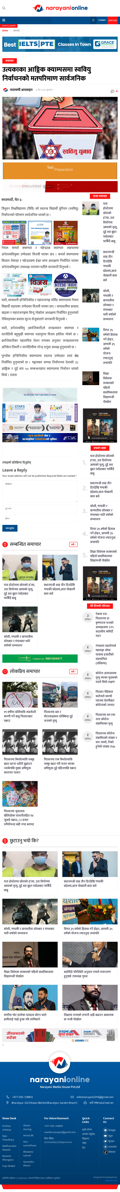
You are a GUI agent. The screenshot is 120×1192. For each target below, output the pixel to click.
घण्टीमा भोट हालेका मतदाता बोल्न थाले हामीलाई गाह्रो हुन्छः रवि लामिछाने (25, 1017)
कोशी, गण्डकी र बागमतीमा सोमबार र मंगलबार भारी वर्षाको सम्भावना (18, 641)
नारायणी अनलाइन (21, 89)
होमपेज (5, 31)
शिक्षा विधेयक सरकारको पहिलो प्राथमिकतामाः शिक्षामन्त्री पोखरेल (103, 556)
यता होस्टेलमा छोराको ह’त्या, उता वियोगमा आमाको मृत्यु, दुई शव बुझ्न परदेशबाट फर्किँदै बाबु (19, 591)
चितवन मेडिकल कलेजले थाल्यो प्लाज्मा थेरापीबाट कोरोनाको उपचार (105, 698)
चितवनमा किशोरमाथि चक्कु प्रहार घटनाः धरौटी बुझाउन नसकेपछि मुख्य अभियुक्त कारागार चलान (19, 766)
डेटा (83, 1148)
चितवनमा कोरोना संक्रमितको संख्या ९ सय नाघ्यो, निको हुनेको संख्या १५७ (106, 740)
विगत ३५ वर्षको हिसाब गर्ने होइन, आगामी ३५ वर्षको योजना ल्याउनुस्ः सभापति (110, 346)
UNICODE (112, 20)
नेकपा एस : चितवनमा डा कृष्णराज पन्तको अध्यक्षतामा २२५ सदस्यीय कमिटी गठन (104, 625)
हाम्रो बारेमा (87, 1130)
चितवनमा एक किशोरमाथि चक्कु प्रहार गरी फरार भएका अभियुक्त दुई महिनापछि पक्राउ (60, 764)
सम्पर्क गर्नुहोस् (88, 1134)
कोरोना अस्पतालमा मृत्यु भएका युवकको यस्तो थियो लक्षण (106, 678)
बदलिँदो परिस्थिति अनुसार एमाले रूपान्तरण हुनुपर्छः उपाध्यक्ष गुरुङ (87, 974)
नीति (84, 1143)
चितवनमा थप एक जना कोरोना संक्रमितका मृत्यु (105, 719)
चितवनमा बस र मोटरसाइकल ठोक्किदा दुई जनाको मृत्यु (58, 716)
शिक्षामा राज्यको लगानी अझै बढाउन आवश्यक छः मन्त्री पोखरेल (89, 1017)
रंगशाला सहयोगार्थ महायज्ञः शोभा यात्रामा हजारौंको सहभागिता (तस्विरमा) (106, 654)
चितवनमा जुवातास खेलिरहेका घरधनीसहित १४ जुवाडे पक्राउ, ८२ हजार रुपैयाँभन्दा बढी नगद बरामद (19, 818)
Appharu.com (111, 1180)
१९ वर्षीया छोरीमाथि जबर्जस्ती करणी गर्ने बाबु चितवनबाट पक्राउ (20, 716)
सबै (73, 545)
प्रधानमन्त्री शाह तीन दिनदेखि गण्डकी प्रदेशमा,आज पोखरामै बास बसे (59, 589)
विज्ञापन (85, 1139)
